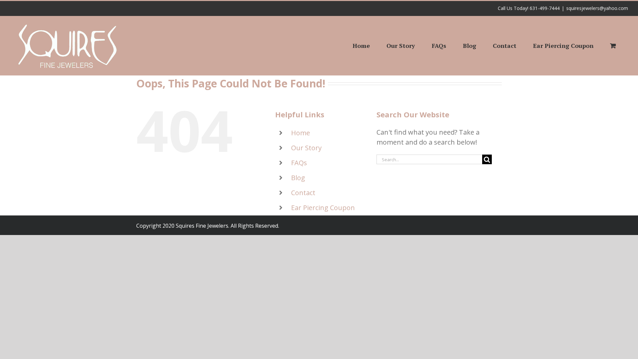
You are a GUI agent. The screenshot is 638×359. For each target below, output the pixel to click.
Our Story (306, 147)
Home (300, 132)
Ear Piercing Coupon (323, 207)
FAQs (299, 162)
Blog (298, 177)
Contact (303, 192)
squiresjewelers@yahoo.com (597, 8)
